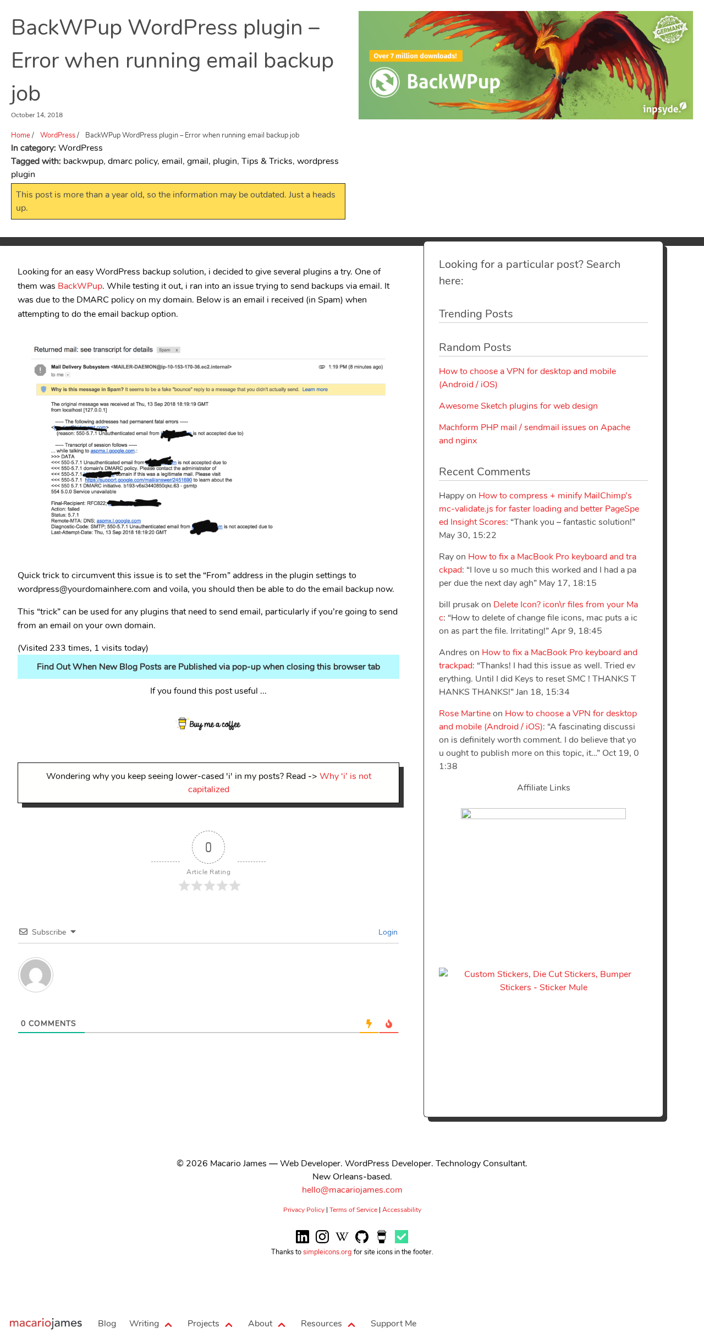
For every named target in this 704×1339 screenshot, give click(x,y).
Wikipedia (342, 1243)
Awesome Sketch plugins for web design (518, 406)
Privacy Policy (303, 1209)
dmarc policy (132, 161)
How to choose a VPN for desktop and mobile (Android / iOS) (538, 720)
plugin (225, 161)
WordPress (57, 135)
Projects (203, 1324)
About (260, 1324)
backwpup (83, 161)
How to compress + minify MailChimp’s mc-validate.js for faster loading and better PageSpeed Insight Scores (539, 509)
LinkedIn (302, 1243)
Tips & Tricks (267, 161)
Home (45, 1323)
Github (362, 1243)
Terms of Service (353, 1209)
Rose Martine (465, 713)
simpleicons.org (327, 1252)
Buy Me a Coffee (382, 1243)
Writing (144, 1324)
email (172, 161)
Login (387, 932)
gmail (197, 161)
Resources (321, 1324)
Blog (107, 1324)
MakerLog (401, 1243)
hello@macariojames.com (352, 1190)
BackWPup (80, 286)
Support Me (393, 1324)
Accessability (401, 1209)
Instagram (322, 1243)
